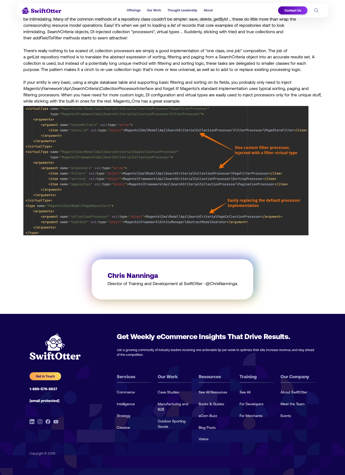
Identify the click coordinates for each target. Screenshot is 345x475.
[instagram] (40, 421)
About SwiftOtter (294, 392)
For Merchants (251, 416)
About (208, 10)
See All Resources (213, 392)
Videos (203, 439)
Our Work (154, 10)
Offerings (134, 10)
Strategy (124, 416)
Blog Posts (207, 427)
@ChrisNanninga (221, 283)
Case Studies (168, 392)
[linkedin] (32, 421)
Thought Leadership (182, 10)
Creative (123, 427)
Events (286, 416)
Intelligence (126, 404)
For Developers (252, 404)
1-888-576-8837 (43, 389)
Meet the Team (293, 404)
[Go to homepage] (41, 10)
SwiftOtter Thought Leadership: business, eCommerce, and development (81, 27)
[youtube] (56, 421)
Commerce (126, 392)
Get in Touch (45, 376)
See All (245, 392)
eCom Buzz (208, 416)
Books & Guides (211, 404)
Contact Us (293, 10)
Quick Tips (138, 27)
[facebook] (48, 421)
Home (27, 27)
